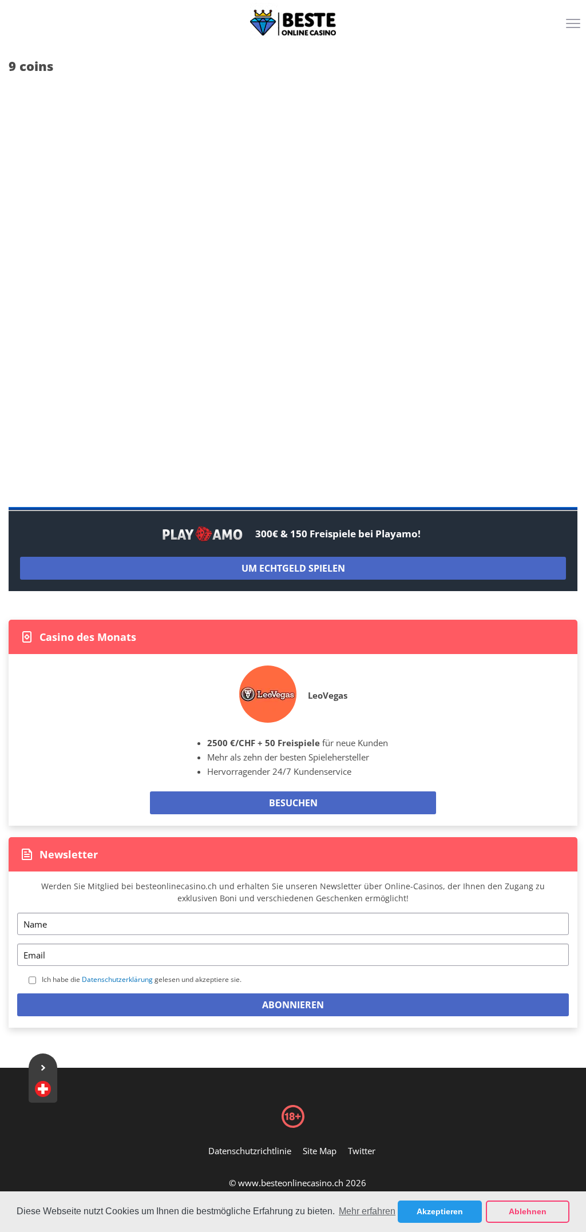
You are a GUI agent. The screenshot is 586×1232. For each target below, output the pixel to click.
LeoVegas (327, 695)
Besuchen (293, 803)
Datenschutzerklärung (117, 979)
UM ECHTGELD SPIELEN (293, 568)
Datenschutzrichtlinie (249, 1150)
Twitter (361, 1150)
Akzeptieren (440, 1211)
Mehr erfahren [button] (367, 1211)
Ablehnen (528, 1211)
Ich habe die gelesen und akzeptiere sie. (141, 979)
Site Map (319, 1150)
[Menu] (574, 27)
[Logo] (293, 23)
